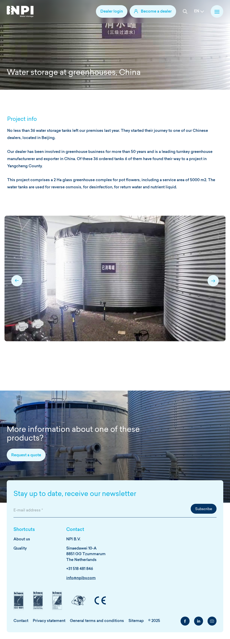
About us (21, 539)
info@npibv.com (81, 578)
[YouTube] (212, 621)
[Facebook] (185, 621)
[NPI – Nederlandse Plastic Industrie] (20, 11)
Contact (20, 621)
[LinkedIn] (198, 621)
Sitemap (136, 621)
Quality (20, 548)
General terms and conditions (97, 621)
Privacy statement (49, 621)
